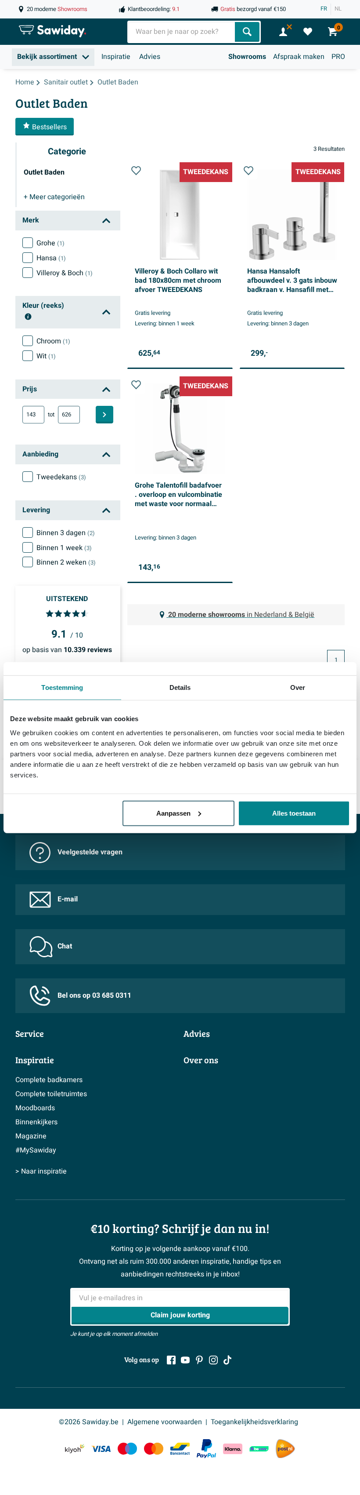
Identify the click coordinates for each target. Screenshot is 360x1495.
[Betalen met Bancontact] (180, 1448)
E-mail (68, 899)
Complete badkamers (49, 1080)
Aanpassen (173, 813)
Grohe (50, 243)
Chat (65, 946)
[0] (307, 31)
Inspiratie (115, 56)
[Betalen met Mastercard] (153, 1448)
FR (323, 8)
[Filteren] (104, 414)
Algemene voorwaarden (164, 1422)
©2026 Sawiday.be (89, 1422)
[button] (136, 170)
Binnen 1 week (64, 548)
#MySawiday (35, 1150)
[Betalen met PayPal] (206, 1449)
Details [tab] (180, 687)
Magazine (31, 1136)
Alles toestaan (294, 813)
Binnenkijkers (36, 1122)
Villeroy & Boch (64, 273)
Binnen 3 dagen (65, 533)
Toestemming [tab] (62, 687)
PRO (338, 56)
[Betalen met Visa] (101, 1448)
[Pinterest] (199, 1360)
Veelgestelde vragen (90, 852)
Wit (46, 356)
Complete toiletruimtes (51, 1094)
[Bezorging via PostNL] (285, 1449)
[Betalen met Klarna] (232, 1448)
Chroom (53, 341)
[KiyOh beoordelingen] (74, 1448)
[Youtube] (185, 1360)
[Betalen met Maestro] (127, 1448)
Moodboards (35, 1108)
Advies (149, 56)
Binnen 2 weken (66, 562)
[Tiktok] (227, 1360)
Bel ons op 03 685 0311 (94, 995)
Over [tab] (297, 687)
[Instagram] (213, 1360)
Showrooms (247, 56)
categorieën (54, 197)
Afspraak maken (298, 56)
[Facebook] (171, 1360)
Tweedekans (61, 477)
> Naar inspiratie (41, 1171)
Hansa (51, 258)
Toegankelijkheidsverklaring (254, 1422)
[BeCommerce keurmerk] (259, 1448)
